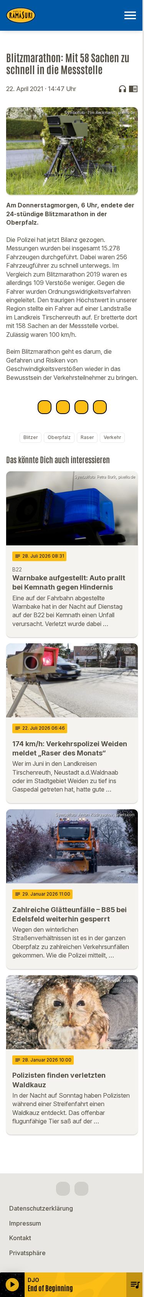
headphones (122, 88)
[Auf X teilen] (63, 407)
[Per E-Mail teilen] (100, 407)
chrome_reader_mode (133, 88)
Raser (87, 437)
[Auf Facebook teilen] (44, 407)
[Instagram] (81, 1189)
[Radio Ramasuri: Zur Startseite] (62, 15)
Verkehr (112, 437)
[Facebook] (63, 1189)
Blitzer (30, 437)
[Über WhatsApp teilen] (81, 407)
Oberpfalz (59, 437)
